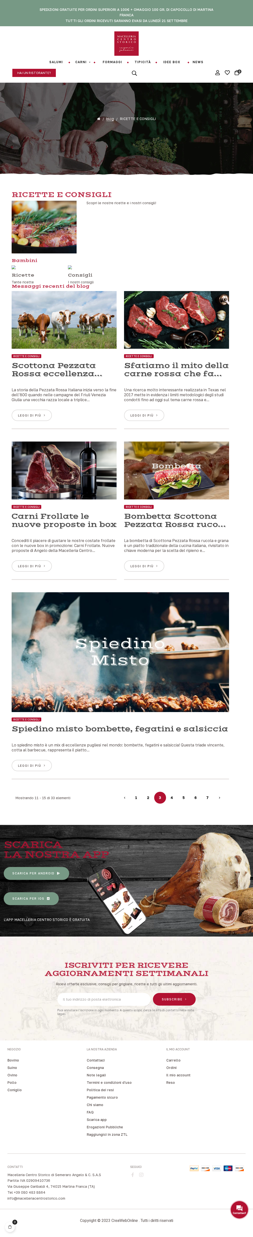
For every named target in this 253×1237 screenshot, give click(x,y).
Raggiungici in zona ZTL (107, 1134)
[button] (34, 73)
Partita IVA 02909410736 (28, 1180)
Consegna (95, 1067)
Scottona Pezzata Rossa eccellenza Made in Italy (54, 370)
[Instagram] (141, 1174)
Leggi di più (29, 415)
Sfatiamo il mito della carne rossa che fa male (176, 370)
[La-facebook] (132, 1174)
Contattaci (96, 1060)
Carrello (173, 1060)
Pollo (12, 1082)
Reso (170, 1082)
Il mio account (178, 1075)
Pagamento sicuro (102, 1097)
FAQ (90, 1112)
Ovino (12, 1075)
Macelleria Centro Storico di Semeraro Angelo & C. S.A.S (54, 1175)
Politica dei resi (100, 1090)
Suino (12, 1067)
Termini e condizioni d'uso (109, 1082)
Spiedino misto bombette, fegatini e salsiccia (120, 729)
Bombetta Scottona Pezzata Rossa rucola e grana (176, 520)
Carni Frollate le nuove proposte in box (64, 520)
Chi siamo (95, 1105)
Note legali (96, 1075)
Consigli (80, 275)
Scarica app (97, 1119)
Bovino (13, 1060)
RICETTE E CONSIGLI (26, 356)
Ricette (23, 275)
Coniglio (14, 1090)
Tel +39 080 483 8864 (26, 1192)
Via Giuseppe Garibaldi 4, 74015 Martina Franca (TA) (51, 1186)
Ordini (171, 1067)
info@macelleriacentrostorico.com (36, 1198)
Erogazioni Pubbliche (105, 1127)
